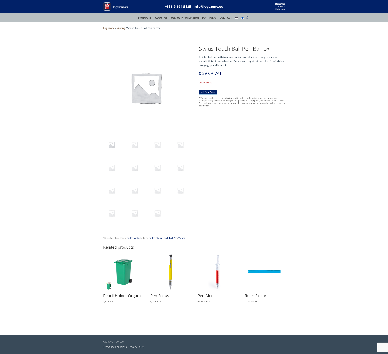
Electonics (280, 3)
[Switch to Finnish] (242, 18)
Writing (121, 28)
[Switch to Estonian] (236, 18)
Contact (226, 18)
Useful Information (185, 18)
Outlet (130, 238)
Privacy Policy (136, 347)
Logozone (109, 28)
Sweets (281, 6)
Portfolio (209, 18)
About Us (161, 18)
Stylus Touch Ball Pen (166, 238)
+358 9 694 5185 (178, 6)
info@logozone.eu (208, 6)
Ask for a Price (208, 92)
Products (145, 18)
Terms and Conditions (115, 347)
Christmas (280, 9)
